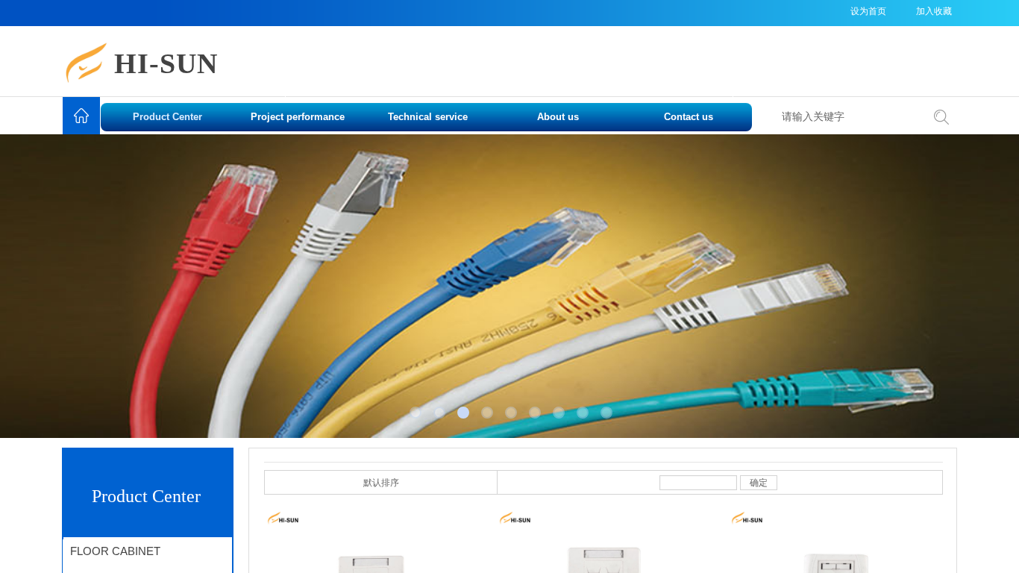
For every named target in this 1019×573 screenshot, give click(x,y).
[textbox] (848, 117)
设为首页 (868, 11)
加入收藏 (934, 11)
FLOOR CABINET (115, 551)
